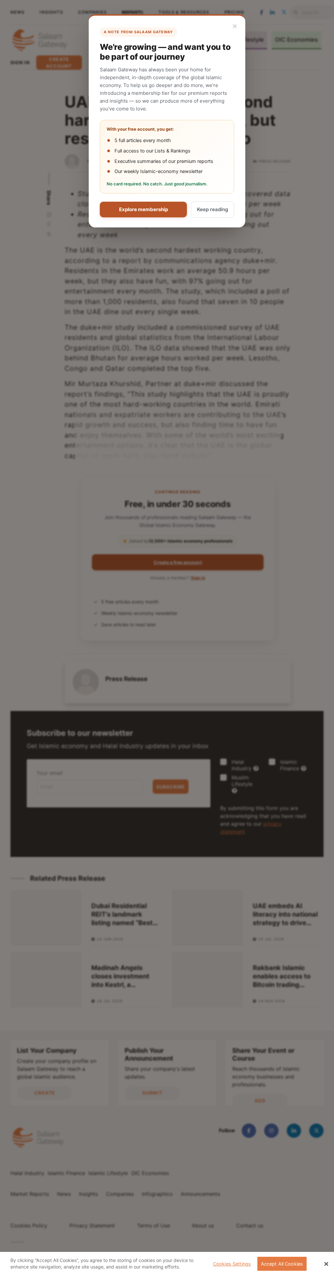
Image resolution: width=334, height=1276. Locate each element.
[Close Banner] (326, 1264)
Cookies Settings (232, 1264)
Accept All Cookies (282, 1264)
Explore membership (143, 209)
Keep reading (212, 209)
